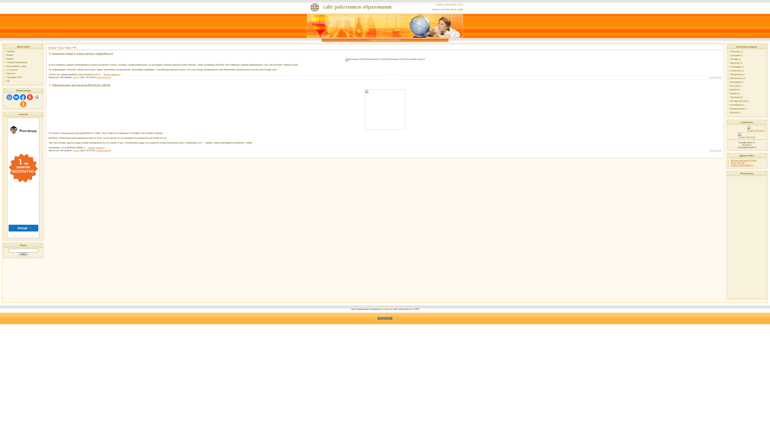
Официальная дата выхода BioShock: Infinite (81, 85)
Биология (735, 63)
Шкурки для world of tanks (744, 160)
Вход (397, 40)
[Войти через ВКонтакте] (16, 97)
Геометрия (735, 70)
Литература (736, 74)
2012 (61, 47)
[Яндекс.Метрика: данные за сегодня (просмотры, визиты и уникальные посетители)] (756, 129)
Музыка (734, 112)
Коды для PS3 (738, 163)
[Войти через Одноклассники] (23, 104)
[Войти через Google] (37, 97)
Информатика (737, 108)
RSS (461, 9)
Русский (734, 86)
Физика (733, 89)
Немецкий (735, 82)
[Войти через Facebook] (23, 97)
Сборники (735, 51)
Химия (733, 93)
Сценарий (735, 55)
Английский (736, 105)
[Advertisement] (747, 237)
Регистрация (387, 40)
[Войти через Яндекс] (30, 97)
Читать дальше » (112, 74)
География (735, 67)
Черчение (735, 97)
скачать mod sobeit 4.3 (742, 165)
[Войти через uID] (9, 97)
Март (68, 47)
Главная (374, 40)
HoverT (76, 77)
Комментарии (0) (104, 77)
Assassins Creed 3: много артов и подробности (82, 53)
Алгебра (734, 59)
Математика (736, 78)
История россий (738, 101)
